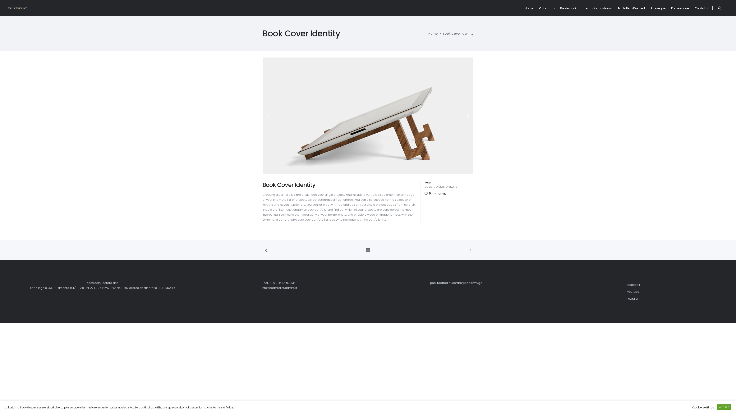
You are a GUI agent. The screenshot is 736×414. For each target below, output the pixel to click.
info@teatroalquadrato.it (279, 288)
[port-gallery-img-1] (368, 116)
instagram (633, 299)
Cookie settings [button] (703, 407)
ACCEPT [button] (724, 407)
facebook (633, 285)
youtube (633, 292)
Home (433, 33)
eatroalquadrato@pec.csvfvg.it (460, 283)
